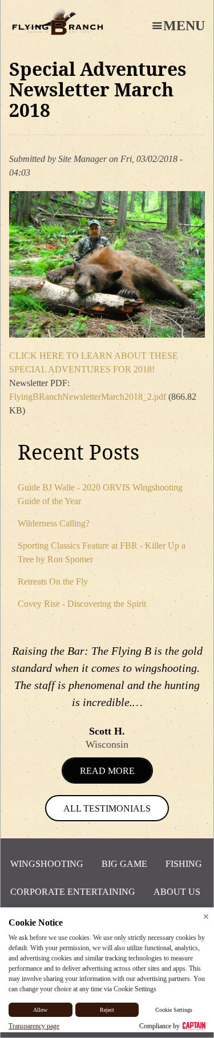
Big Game (124, 864)
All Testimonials (107, 808)
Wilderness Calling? (54, 523)
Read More (107, 771)
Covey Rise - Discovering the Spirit (82, 604)
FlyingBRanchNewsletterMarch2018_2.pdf (87, 397)
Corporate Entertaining (72, 892)
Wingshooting (46, 864)
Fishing (183, 864)
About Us (177, 892)
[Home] (57, 21)
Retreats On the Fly (53, 581)
